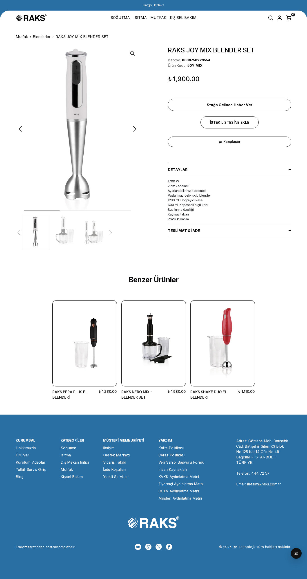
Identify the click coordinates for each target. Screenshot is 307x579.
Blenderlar (42, 36)
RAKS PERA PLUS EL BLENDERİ (69, 394)
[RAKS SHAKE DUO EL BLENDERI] (222, 343)
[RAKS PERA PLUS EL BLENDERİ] (84, 343)
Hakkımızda (26, 448)
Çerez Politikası (171, 455)
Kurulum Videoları (31, 462)
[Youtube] (138, 547)
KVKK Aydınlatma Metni (178, 476)
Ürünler (22, 455)
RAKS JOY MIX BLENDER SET (82, 36)
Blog (19, 476)
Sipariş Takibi (114, 462)
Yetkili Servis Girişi (31, 469)
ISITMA (140, 17)
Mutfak (22, 36)
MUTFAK (158, 17)
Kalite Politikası (171, 448)
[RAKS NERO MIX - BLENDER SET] (153, 343)
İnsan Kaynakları (172, 469)
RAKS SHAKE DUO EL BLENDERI (208, 394)
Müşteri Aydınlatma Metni (180, 498)
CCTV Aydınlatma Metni (178, 491)
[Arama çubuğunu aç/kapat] (270, 17)
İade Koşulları (114, 469)
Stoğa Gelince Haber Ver (230, 105)
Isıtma (66, 455)
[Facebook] (169, 547)
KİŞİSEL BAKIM (183, 17)
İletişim (108, 448)
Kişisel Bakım (72, 476)
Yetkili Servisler (116, 476)
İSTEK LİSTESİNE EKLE (229, 122)
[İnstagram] (148, 547)
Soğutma (68, 448)
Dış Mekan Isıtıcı (75, 462)
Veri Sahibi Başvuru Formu (181, 462)
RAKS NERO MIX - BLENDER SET (136, 394)
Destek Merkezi (116, 455)
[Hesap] (279, 17)
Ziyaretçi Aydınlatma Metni (180, 484)
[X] (159, 547)
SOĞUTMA (120, 17)
